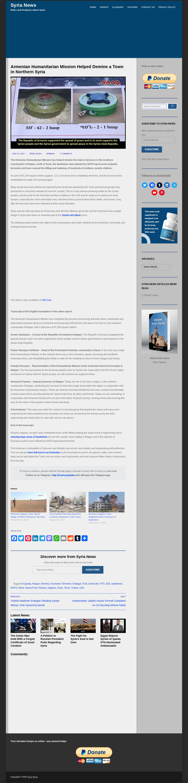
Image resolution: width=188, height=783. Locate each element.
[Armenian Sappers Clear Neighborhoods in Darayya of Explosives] (107, 502)
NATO (14, 588)
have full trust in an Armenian (44, 452)
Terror (67, 588)
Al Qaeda (26, 583)
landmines (116, 583)
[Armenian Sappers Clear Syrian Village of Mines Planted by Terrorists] (29, 502)
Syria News (23, 5)
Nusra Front (31, 588)
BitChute (46, 300)
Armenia (50, 154)
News (21, 588)
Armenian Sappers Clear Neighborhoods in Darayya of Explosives (102, 517)
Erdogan (77, 583)
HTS (102, 583)
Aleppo (36, 583)
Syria (60, 588)
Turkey (74, 588)
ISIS (108, 583)
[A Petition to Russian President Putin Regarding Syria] (53, 626)
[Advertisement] (94, 36)
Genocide (94, 583)
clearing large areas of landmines (29, 437)
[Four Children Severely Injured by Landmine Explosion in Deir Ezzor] (67, 502)
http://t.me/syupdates (63, 475)
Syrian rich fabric (71, 215)
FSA (85, 583)
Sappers (51, 588)
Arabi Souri (35, 154)
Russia (42, 588)
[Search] (172, 106)
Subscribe (93, 569)
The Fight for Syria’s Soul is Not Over (82, 639)
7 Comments (65, 154)
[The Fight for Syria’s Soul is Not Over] (83, 626)
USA (81, 588)
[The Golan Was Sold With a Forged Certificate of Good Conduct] (23, 626)
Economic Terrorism (61, 583)
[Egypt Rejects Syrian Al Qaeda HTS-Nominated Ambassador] (113, 626)
